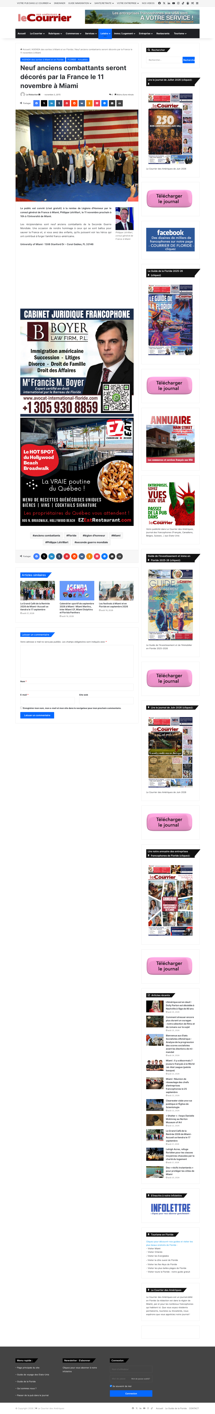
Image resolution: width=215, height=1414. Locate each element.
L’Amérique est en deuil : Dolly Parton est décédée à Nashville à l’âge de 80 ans (180, 1005)
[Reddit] (74, 103)
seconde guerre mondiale (92, 542)
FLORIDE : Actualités (78, 59)
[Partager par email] (112, 103)
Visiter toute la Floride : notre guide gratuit (169, 1271)
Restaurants (163, 33)
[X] (44, 103)
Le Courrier (36, 33)
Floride (72, 535)
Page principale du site (28, 1367)
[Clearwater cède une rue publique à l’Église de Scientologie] (155, 1105)
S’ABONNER (59, 3)
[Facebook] (36, 103)
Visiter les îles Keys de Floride (162, 1264)
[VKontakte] (82, 103)
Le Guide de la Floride (176, 1408)
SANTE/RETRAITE (102, 3)
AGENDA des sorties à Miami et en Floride (52, 49)
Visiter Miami (154, 1248)
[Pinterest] (67, 103)
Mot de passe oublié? (140, 1379)
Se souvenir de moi (121, 1386)
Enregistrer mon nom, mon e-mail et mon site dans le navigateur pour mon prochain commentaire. (72, 708)
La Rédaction (32, 94)
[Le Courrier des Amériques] (44, 17)
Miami (116, 535)
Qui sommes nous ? (27, 1388)
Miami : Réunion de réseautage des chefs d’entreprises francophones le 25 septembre (177, 1085)
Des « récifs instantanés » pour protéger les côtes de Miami (180, 1171)
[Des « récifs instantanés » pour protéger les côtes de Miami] (155, 1172)
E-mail (24, 694)
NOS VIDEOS (148, 3)
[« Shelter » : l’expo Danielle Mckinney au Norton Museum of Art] (155, 1120)
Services (89, 33)
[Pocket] (97, 103)
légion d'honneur (94, 535)
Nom (23, 681)
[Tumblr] (59, 103)
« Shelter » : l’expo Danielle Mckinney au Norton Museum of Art (180, 1119)
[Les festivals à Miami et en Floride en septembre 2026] (116, 590)
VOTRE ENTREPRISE (126, 3)
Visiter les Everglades (158, 1256)
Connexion (131, 1393)
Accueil (22, 33)
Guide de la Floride (26, 1381)
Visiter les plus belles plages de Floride (167, 1268)
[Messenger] (104, 103)
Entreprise (144, 33)
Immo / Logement (123, 33)
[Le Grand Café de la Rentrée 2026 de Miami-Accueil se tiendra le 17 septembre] (37, 590)
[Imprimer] (119, 103)
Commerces (72, 33)
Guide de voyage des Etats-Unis (33, 1374)
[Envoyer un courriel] (39, 94)
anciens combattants (47, 535)
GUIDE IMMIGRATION (78, 3)
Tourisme (179, 33)
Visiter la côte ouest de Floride (163, 1260)
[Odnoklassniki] (89, 103)
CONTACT (194, 1408)
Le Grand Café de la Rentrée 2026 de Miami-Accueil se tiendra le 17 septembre (35, 606)
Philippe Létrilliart (57, 542)
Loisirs (104, 33)
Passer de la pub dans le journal (32, 1395)
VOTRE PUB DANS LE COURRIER (32, 3)
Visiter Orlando (155, 1252)
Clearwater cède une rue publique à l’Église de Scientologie (179, 1104)
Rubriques (54, 33)
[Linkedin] (51, 103)
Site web (83, 694)
